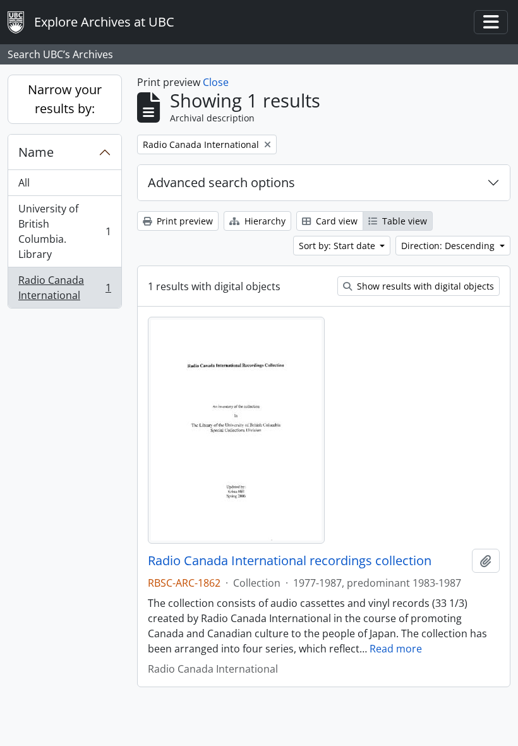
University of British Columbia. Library (64, 231)
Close (216, 82)
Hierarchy (264, 221)
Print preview (183, 221)
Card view (335, 221)
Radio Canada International (64, 287)
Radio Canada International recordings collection (289, 560)
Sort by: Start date (338, 246)
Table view (403, 221)
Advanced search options (221, 182)
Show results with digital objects (424, 286)
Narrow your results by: (65, 99)
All (24, 183)
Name (36, 152)
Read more (396, 649)
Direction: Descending (449, 246)
